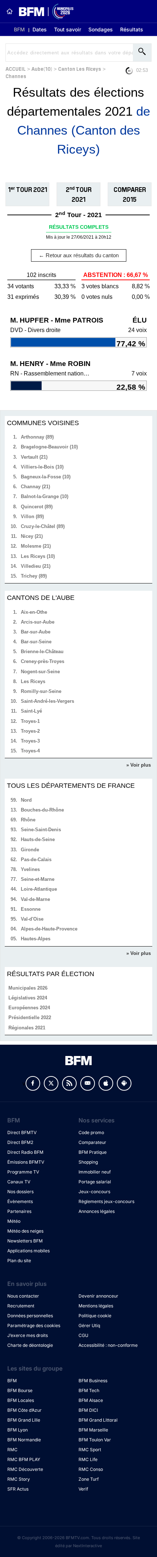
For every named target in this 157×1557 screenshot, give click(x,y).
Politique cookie (94, 1315)
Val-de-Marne (35, 899)
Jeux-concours (94, 1191)
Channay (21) (35, 486)
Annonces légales (96, 1211)
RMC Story (18, 1479)
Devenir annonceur (98, 1296)
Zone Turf (88, 1479)
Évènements (20, 1201)
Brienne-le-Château (42, 651)
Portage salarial (94, 1181)
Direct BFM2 (20, 1142)
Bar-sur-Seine (36, 641)
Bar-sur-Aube (35, 632)
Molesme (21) (36, 546)
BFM (19, 29)
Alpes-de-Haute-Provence (49, 929)
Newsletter (87, 1083)
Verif (83, 1489)
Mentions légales (95, 1306)
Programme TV (23, 1172)
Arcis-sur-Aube (37, 622)
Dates (39, 29)
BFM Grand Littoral (98, 1420)
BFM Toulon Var (94, 1439)
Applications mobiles (28, 1250)
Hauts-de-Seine (38, 839)
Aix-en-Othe (34, 612)
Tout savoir (67, 29)
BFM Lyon (17, 1430)
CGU (83, 1335)
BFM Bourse (19, 1390)
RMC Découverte (25, 1469)
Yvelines (30, 869)
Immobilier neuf (94, 1172)
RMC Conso (90, 1469)
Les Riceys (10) (38, 556)
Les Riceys (33, 681)
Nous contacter (23, 1296)
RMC (12, 1449)
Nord (26, 800)
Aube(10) (41, 68)
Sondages (100, 29)
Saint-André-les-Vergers (47, 701)
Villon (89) (32, 516)
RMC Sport (89, 1449)
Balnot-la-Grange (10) (44, 496)
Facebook (33, 1083)
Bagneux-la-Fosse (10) (45, 476)
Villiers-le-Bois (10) (42, 467)
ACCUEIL (15, 68)
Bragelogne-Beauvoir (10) (49, 447)
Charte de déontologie (30, 1345)
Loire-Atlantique (39, 889)
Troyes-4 (30, 751)
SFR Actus (17, 1489)
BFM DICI (88, 1410)
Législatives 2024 (27, 998)
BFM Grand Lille (23, 1420)
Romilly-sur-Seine (41, 691)
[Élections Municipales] (43, 11)
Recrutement (20, 1306)
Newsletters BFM (25, 1241)
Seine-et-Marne (37, 879)
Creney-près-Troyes (42, 661)
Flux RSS (69, 1083)
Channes (15, 75)
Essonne (31, 909)
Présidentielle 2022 (29, 1017)
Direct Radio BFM (25, 1152)
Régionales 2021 (26, 1027)
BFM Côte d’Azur (24, 1410)
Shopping (88, 1162)
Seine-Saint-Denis (41, 829)
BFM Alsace (90, 1400)
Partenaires (19, 1211)
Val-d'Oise (32, 919)
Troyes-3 (30, 741)
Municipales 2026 (27, 988)
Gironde (30, 849)
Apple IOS (106, 1083)
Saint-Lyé (31, 711)
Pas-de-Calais (36, 859)
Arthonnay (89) (37, 437)
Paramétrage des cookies (33, 1325)
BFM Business (92, 1380)
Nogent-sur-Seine (40, 671)
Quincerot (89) (37, 506)
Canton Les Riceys (79, 68)
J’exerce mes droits (27, 1335)
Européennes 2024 (29, 1007)
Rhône (28, 819)
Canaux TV (18, 1181)
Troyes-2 (30, 731)
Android (124, 1083)
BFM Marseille (93, 1430)
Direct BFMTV (22, 1132)
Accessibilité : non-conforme (108, 1345)
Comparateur (92, 1142)
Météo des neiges (25, 1231)
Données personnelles (30, 1315)
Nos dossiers (20, 1191)
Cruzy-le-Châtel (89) (43, 526)
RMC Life (87, 1459)
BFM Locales (20, 1400)
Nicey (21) (32, 536)
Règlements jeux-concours (106, 1201)
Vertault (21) (34, 457)
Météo (13, 1221)
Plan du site (19, 1260)
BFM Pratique (92, 1152)
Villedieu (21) (35, 566)
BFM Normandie (24, 1439)
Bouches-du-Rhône (42, 810)
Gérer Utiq (89, 1325)
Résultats (131, 29)
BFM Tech (88, 1390)
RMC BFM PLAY (23, 1459)
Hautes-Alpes (35, 938)
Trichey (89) (34, 576)
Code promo (91, 1132)
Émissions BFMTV (25, 1162)
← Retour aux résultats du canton (79, 255)
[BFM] (9, 11)
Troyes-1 (30, 721)
